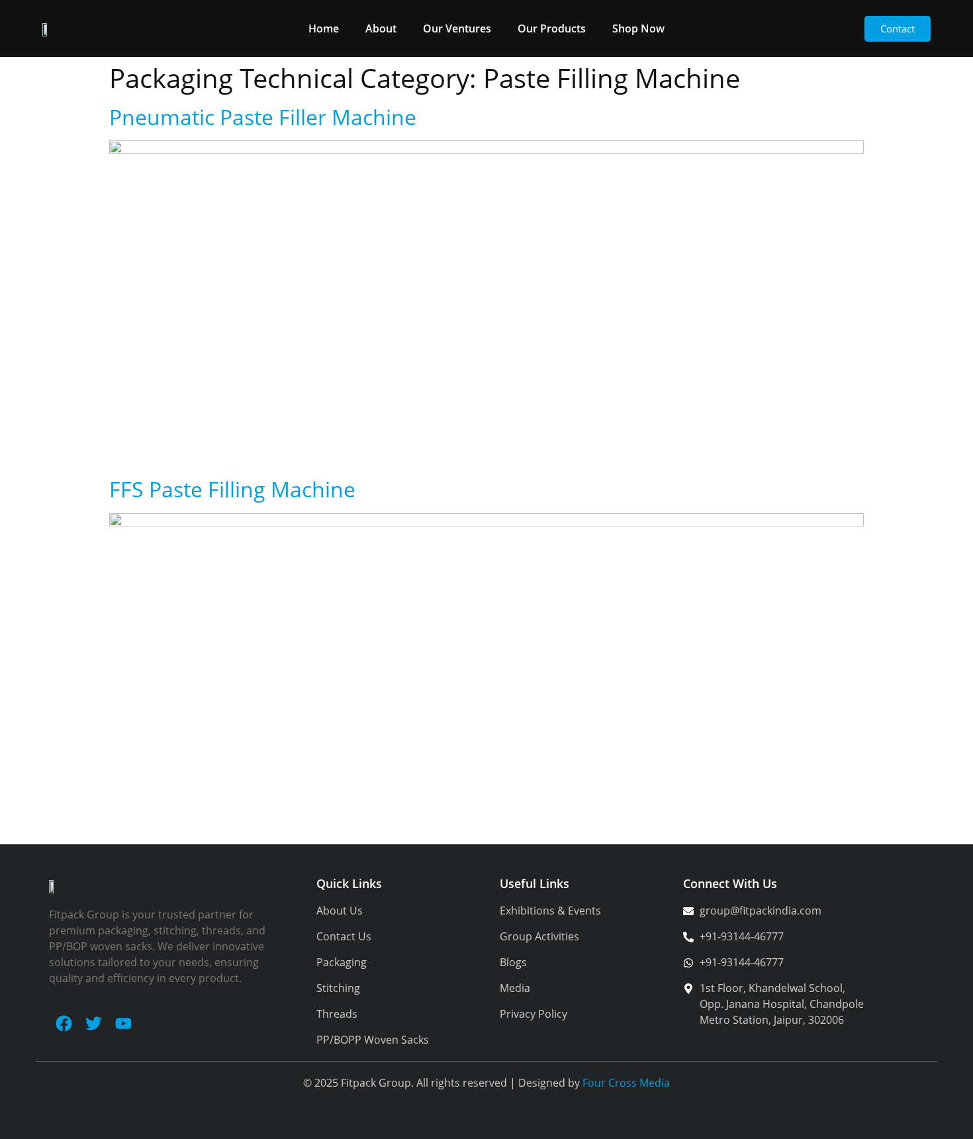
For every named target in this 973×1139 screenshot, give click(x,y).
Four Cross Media (626, 1082)
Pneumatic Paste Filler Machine (262, 117)
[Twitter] (94, 1023)
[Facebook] (64, 1023)
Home (323, 28)
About (380, 28)
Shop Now (638, 28)
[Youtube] (123, 1023)
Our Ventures (457, 28)
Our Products (552, 28)
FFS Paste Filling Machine (232, 489)
